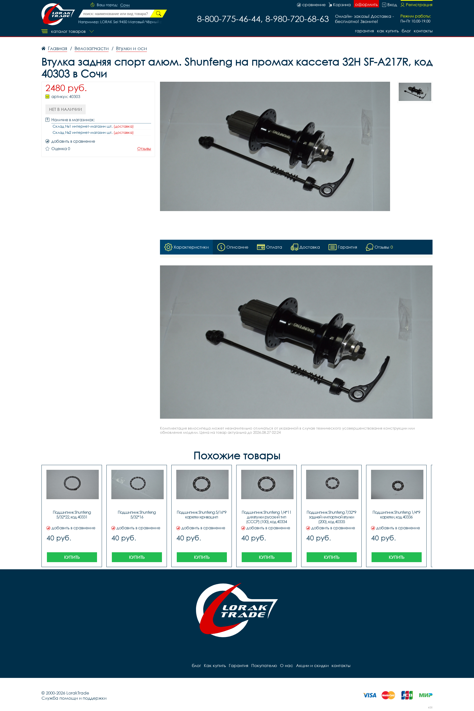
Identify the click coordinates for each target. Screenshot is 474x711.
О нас (286, 665)
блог (406, 30)
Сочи (125, 5)
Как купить (388, 30)
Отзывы (144, 149)
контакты (423, 30)
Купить (72, 557)
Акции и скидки (312, 665)
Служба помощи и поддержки (73, 698)
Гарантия (364, 30)
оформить (366, 4)
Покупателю (264, 665)
